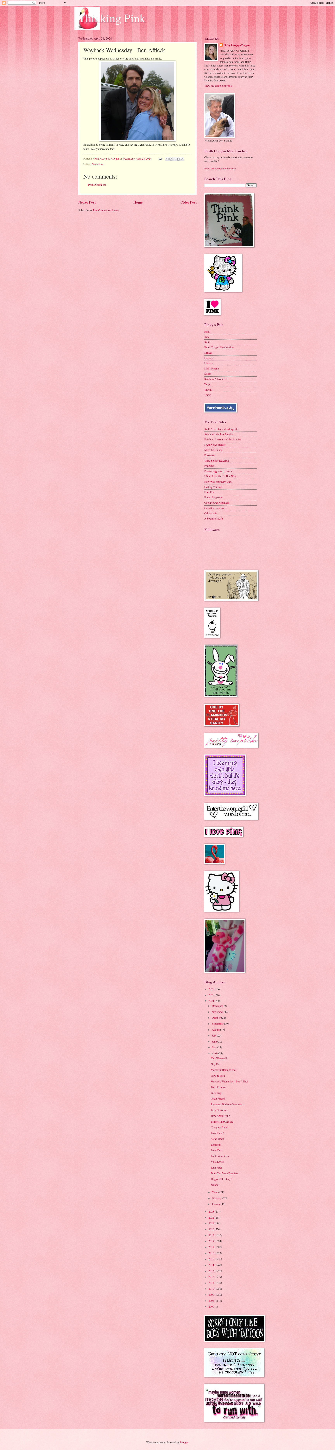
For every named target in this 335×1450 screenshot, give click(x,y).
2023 (212, 1211)
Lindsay (208, 358)
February (217, 1198)
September (218, 1023)
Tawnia (208, 389)
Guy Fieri (216, 1064)
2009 (212, 1294)
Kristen (208, 352)
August (216, 1029)
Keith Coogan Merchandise (219, 347)
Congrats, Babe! (219, 1127)
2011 (212, 1283)
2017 (212, 1247)
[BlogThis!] (171, 159)
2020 (212, 1229)
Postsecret (209, 455)
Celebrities (97, 164)
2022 (212, 1217)
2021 (212, 1223)
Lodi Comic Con (220, 1156)
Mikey (207, 373)
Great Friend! (218, 1098)
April (215, 1053)
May (214, 1047)
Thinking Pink (111, 18)
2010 (212, 1288)
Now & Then (218, 1075)
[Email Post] (160, 158)
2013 (212, 1271)
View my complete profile (218, 85)
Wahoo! (215, 1185)
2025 (212, 995)
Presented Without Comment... (227, 1104)
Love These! (217, 1133)
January (216, 1204)
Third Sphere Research (216, 460)
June (214, 1041)
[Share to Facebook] (178, 159)
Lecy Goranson (219, 1110)
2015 (212, 1259)
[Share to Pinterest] (182, 159)
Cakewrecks (210, 513)
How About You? (220, 1116)
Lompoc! (216, 1144)
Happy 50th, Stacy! (221, 1179)
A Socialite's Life (213, 518)
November (218, 1012)
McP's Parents (211, 368)
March (215, 1192)
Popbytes (209, 466)
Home (138, 202)
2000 (212, 1306)
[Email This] (167, 159)
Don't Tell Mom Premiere (224, 1173)
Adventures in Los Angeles (218, 434)
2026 (212, 989)
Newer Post (87, 202)
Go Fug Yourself (213, 487)
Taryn (207, 384)
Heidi (207, 331)
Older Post (188, 202)
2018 (212, 1241)
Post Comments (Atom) (106, 210)
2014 (212, 1265)
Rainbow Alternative (215, 379)
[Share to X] (174, 159)
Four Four (209, 492)
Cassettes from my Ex (216, 508)
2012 (212, 1277)
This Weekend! (219, 1058)
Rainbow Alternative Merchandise (222, 439)
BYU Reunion (218, 1087)
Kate (206, 337)
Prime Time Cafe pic (222, 1121)
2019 (212, 1235)
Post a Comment (97, 184)
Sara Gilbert (217, 1139)
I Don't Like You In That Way (220, 476)
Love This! (217, 1150)
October (216, 1017)
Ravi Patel (216, 1167)
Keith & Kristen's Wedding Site (221, 429)
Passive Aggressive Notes (218, 471)
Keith (207, 342)
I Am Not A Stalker (214, 444)
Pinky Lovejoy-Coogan (237, 45)
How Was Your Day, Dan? (218, 481)
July (214, 1035)
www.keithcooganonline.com (220, 168)
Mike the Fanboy (213, 450)
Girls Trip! (216, 1093)
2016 (212, 1253)
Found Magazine (213, 497)
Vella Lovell (217, 1161)
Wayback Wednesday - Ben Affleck (229, 1081)
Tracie (207, 395)
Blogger (184, 1442)
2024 (212, 1001)
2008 (212, 1300)
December (218, 1006)
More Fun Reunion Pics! (224, 1070)
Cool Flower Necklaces (216, 502)
